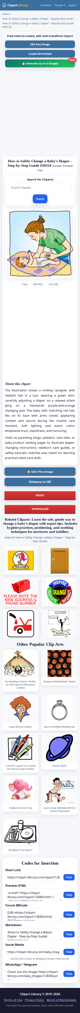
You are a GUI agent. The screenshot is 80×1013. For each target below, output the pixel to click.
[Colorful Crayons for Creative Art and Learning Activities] (20, 747)
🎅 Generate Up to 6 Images (48, 62)
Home (5, 14)
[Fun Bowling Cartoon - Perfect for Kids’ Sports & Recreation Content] (20, 663)
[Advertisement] (40, 113)
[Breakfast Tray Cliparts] (20, 832)
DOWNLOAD (40, 509)
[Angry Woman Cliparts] (20, 709)
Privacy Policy (34, 1000)
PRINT (40, 495)
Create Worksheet (40, 54)
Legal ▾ (72, 5)
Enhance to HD (40, 482)
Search (40, 199)
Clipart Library (30, 994)
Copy (69, 877)
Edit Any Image (40, 44)
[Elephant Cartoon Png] (20, 790)
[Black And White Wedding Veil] (59, 709)
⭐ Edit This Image (40, 471)
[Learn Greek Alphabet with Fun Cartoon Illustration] (59, 790)
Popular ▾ (60, 5)
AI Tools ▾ (46, 5)
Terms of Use (13, 1000)
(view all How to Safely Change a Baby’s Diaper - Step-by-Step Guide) (40, 539)
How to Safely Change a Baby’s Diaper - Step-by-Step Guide (37, 18)
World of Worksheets (61, 1000)
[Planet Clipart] (59, 747)
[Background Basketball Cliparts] (59, 663)
